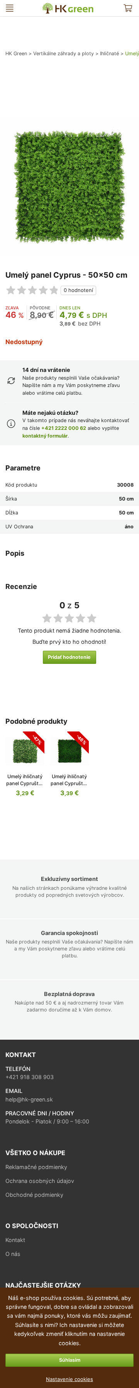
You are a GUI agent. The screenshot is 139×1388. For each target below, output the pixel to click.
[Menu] (9, 8)
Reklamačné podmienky (36, 1167)
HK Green (45, 6)
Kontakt (15, 1240)
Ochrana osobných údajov (39, 1181)
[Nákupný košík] (128, 8)
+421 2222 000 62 (63, 428)
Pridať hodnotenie (69, 657)
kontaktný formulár (45, 436)
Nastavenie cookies (69, 1379)
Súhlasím (69, 1360)
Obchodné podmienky (34, 1194)
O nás (12, 1254)
